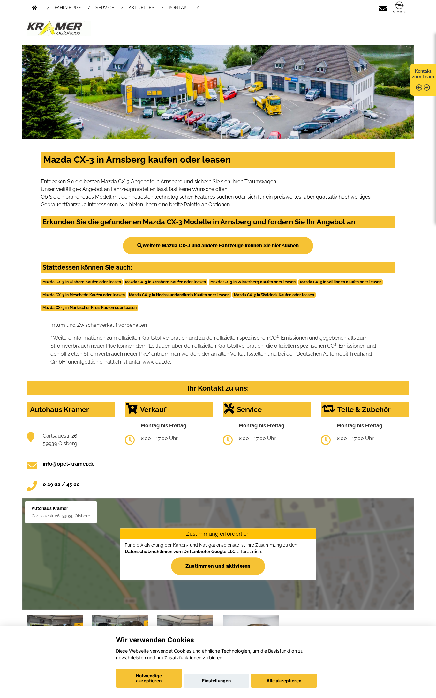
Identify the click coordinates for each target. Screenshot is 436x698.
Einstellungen (216, 680)
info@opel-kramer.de (69, 464)
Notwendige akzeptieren (149, 678)
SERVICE (104, 7)
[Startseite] (399, 7)
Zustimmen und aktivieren (218, 566)
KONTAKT (179, 7)
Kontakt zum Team (423, 74)
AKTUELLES (141, 7)
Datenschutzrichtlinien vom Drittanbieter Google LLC (180, 551)
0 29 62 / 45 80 (61, 484)
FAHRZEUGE (68, 7)
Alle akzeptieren (284, 680)
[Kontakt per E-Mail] (383, 7)
